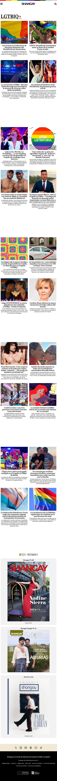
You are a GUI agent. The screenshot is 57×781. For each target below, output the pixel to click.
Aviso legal (28, 763)
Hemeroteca (20, 763)
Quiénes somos (6, 763)
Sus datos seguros (37, 763)
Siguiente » (34, 554)
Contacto (13, 763)
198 (29, 554)
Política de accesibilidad (34, 765)
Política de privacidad (49, 763)
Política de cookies (21, 765)
